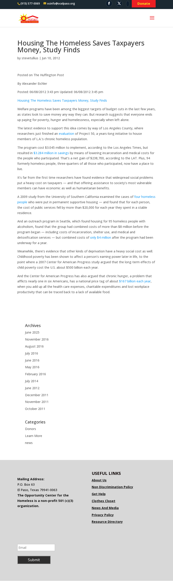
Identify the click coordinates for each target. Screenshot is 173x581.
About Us (99, 480)
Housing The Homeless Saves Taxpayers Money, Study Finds (62, 100)
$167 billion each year (135, 281)
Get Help (99, 494)
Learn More (33, 436)
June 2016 (32, 360)
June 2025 (32, 332)
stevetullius (30, 58)
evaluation (67, 133)
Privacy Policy (103, 515)
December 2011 (36, 395)
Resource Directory (107, 521)
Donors (30, 429)
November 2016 (37, 339)
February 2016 (35, 374)
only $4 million (100, 237)
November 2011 (37, 402)
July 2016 (31, 353)
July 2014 (31, 381)
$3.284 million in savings (51, 153)
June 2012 (32, 388)
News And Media (105, 508)
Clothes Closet (103, 501)
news (29, 443)
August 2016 (34, 346)
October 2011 (35, 409)
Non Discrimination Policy (112, 487)
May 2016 (32, 367)
